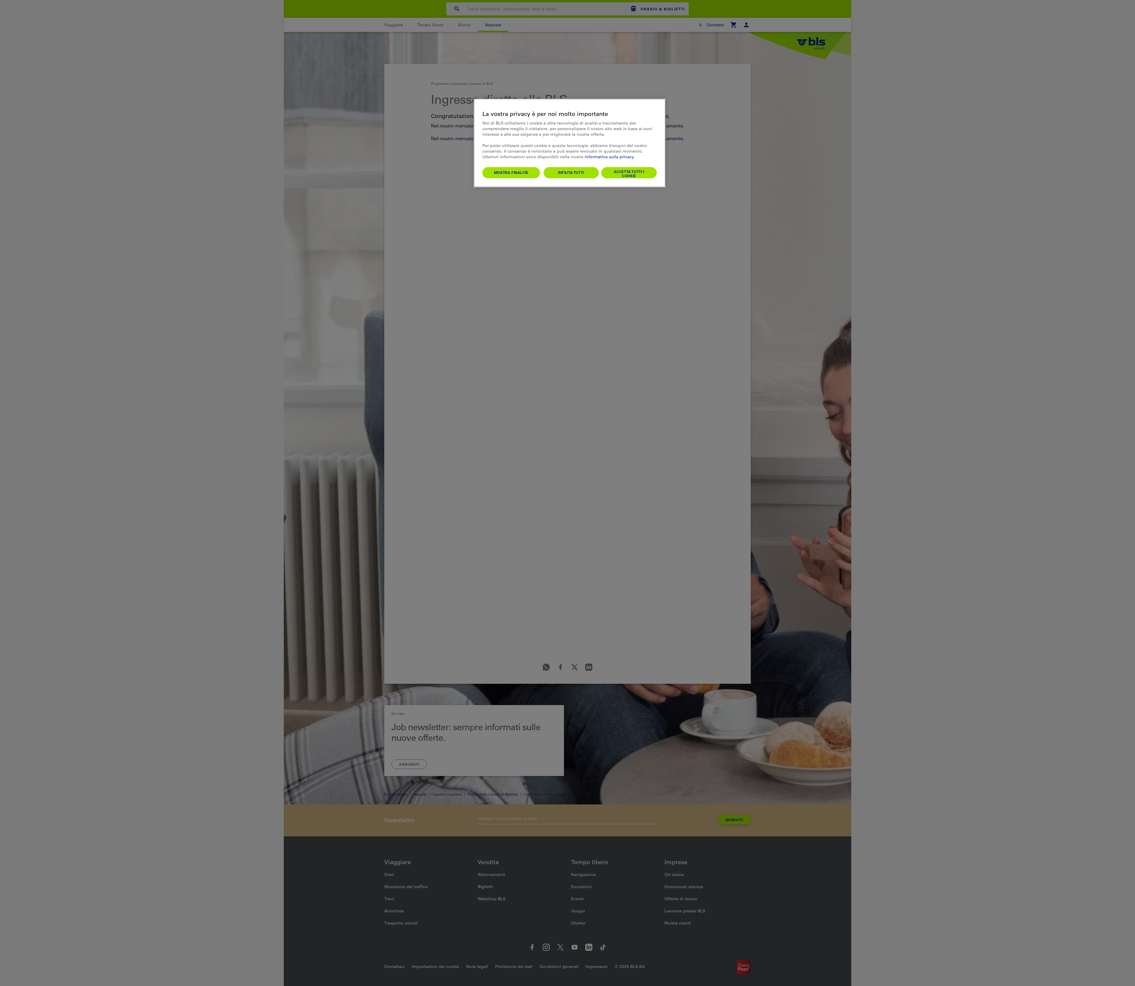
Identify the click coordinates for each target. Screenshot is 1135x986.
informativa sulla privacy (609, 156)
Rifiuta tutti (571, 172)
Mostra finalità (511, 172)
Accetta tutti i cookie (629, 173)
